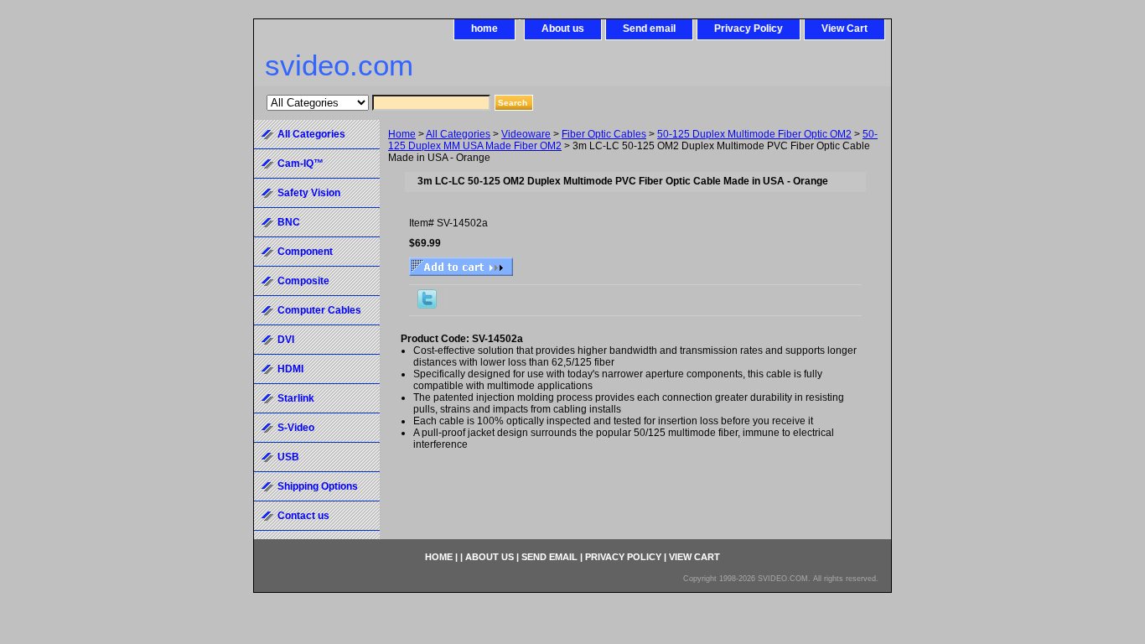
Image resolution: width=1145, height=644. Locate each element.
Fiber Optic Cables (604, 134)
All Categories (458, 134)
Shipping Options (317, 486)
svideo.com (339, 65)
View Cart (844, 28)
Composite (303, 281)
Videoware (526, 134)
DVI (285, 339)
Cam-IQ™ (300, 163)
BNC (288, 222)
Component (305, 251)
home (484, 28)
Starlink (295, 398)
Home (402, 134)
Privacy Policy (748, 28)
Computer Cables (319, 310)
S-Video (295, 428)
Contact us (303, 516)
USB (288, 457)
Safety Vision (308, 193)
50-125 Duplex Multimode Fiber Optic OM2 (754, 134)
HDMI (290, 369)
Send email (649, 28)
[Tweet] (427, 305)
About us (562, 28)
